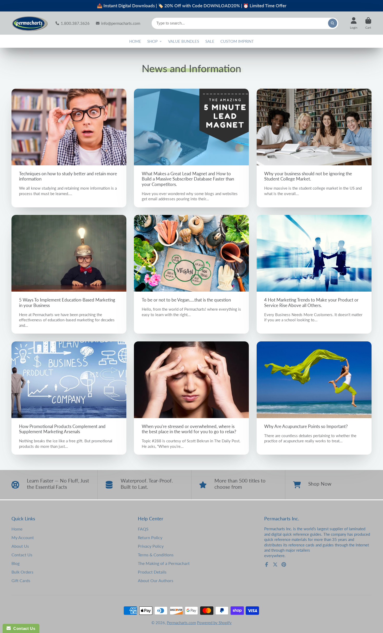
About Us (20, 546)
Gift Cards (20, 580)
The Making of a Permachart (164, 563)
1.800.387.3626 (75, 23)
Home (16, 528)
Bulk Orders (22, 571)
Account (353, 23)
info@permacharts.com (120, 23)
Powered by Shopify (214, 622)
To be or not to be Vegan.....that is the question (191, 274)
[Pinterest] (283, 564)
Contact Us (21, 554)
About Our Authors (155, 580)
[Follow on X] (275, 564)
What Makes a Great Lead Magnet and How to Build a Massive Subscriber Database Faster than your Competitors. (191, 148)
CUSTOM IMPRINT (237, 41)
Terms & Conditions (156, 554)
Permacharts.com (181, 622)
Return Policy (150, 537)
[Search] (332, 23)
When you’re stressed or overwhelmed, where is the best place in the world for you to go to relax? (191, 398)
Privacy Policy (151, 546)
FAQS (143, 528)
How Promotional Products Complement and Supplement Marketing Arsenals (68, 398)
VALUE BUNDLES (183, 41)
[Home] (29, 23)
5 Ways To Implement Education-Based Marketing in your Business (68, 274)
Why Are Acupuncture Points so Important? (314, 398)
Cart (368, 23)
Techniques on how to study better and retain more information (68, 148)
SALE (209, 41)
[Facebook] (266, 564)
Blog (15, 563)
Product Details (152, 571)
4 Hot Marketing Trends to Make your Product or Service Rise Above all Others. (314, 274)
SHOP (152, 41)
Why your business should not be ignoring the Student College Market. (314, 148)
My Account (22, 537)
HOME (135, 41)
